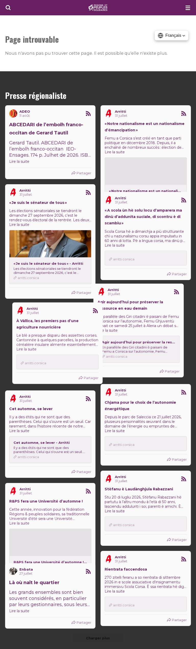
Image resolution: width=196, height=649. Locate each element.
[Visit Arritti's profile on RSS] (109, 113)
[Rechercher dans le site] (8, 8)
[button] (171, 35)
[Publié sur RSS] (88, 113)
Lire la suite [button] (19, 161)
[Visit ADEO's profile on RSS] (13, 113)
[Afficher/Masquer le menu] (187, 8)
